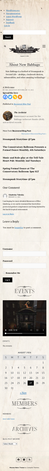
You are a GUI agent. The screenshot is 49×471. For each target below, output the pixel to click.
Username (8, 249)
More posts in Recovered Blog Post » (33, 134)
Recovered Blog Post (22, 104)
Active (8, 418)
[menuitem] (24, 34)
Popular (13, 418)
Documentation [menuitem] (13, 13)
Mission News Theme (17, 467)
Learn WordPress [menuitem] (14, 16)
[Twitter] (10, 97)
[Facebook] (5, 97)
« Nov (23, 392)
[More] (20, 97)
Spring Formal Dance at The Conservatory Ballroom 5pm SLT (21, 170)
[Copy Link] (15, 97)
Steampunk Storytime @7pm (19, 139)
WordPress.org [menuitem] (12, 10)
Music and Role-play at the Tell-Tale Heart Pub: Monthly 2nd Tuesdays (23, 159)
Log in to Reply (8, 214)
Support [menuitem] (10, 19)
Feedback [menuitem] (10, 22)
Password (7, 261)
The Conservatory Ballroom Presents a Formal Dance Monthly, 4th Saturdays (24, 148)
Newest (4, 418)
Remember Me (12, 273)
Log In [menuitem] (7, 25)
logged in (19, 227)
